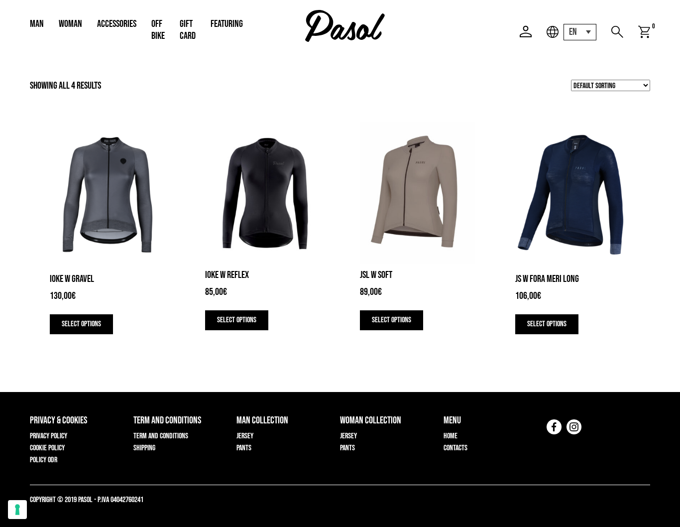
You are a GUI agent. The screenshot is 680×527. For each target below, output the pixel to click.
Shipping (144, 448)
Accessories (116, 24)
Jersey (244, 436)
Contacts (455, 448)
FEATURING (227, 24)
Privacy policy (48, 436)
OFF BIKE (158, 30)
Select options (81, 324)
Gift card (188, 30)
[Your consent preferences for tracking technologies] (17, 509)
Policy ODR (43, 460)
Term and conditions (160, 436)
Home (450, 436)
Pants (243, 448)
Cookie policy (47, 448)
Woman (70, 24)
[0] (644, 32)
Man (37, 24)
